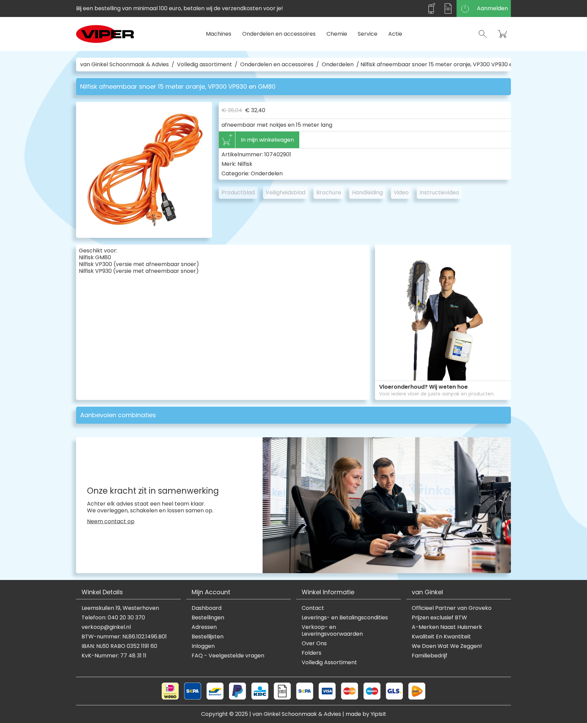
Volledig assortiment (204, 64)
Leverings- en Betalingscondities (345, 617)
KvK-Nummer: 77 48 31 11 (114, 655)
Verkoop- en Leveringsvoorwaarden (332, 630)
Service (367, 34)
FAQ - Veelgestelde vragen (228, 655)
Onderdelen (338, 64)
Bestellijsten (208, 636)
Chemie (336, 34)
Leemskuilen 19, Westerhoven (120, 608)
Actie (395, 34)
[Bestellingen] (448, 8)
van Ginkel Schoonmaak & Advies (124, 64)
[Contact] (431, 8)
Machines (218, 34)
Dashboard (206, 608)
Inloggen (203, 646)
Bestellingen (208, 617)
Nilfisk (244, 164)
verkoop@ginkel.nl (106, 627)
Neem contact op (111, 521)
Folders (311, 653)
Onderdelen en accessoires (279, 34)
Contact (313, 608)
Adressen (204, 627)
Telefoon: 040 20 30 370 (113, 617)
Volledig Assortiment (329, 662)
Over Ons (314, 643)
